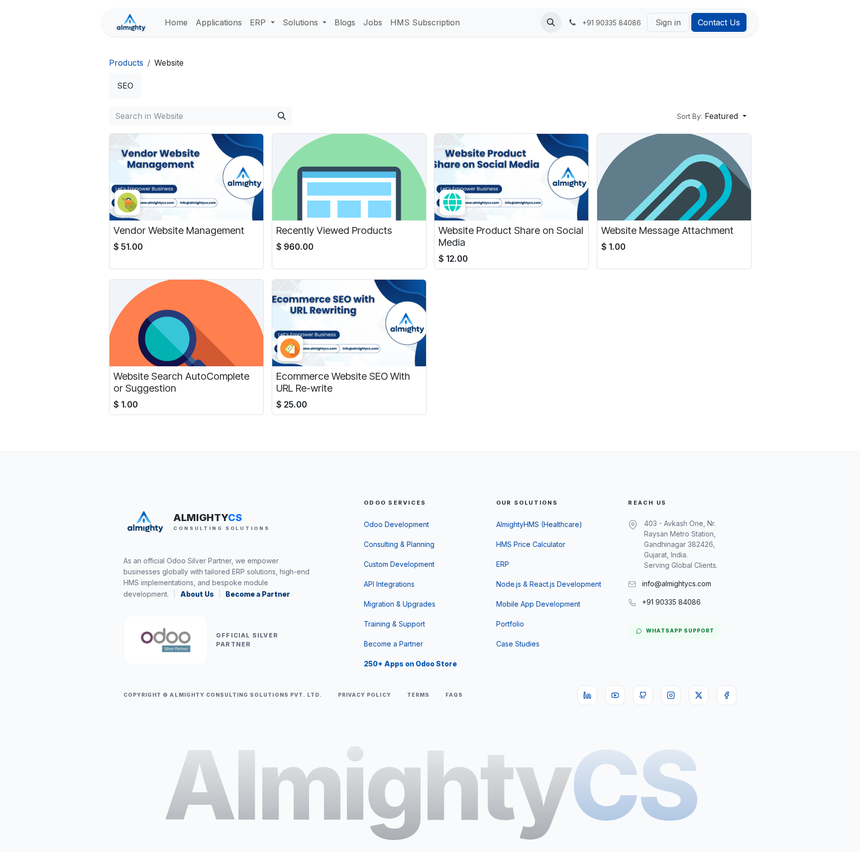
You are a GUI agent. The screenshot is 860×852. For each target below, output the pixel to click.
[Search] (281, 115)
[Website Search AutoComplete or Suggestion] (186, 323)
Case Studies (517, 643)
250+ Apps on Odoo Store (410, 663)
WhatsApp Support (680, 631)
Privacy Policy (364, 695)
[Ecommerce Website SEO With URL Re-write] (349, 323)
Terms (418, 695)
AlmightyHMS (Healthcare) (539, 524)
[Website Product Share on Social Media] (511, 177)
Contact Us (719, 22)
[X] (699, 695)
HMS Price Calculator (530, 544)
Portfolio (510, 624)
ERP (502, 564)
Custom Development (399, 564)
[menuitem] (176, 22)
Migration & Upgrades (399, 604)
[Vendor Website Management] (186, 177)
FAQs (454, 695)
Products (126, 63)
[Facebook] (727, 695)
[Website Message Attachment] (674, 177)
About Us (197, 594)
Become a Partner (257, 594)
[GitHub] (643, 695)
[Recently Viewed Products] (349, 177)
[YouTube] (615, 695)
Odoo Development (396, 524)
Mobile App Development (538, 604)
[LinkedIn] (587, 695)
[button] (550, 22)
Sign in (668, 22)
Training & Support (394, 624)
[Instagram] (671, 695)
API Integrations (389, 584)
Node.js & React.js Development (548, 584)
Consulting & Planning (399, 544)
